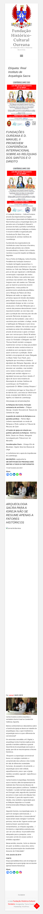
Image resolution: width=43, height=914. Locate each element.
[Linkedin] (14, 474)
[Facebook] (7, 474)
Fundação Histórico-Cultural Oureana (21, 37)
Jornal (11, 695)
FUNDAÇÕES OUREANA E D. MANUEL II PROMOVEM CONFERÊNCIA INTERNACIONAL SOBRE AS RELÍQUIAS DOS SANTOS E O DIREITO (21, 146)
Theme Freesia (29, 904)
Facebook (21, 895)
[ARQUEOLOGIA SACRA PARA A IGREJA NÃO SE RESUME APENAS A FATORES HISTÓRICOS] (21, 490)
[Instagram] (20, 474)
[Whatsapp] (17, 474)
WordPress (25, 906)
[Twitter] (10, 474)
